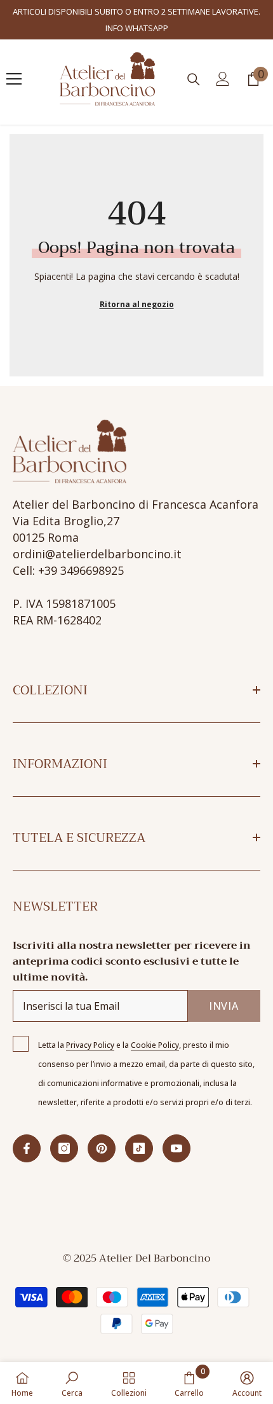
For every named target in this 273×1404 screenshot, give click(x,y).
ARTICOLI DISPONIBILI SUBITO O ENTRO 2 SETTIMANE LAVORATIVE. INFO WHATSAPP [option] (136, 20)
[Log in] (223, 79)
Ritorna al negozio (137, 304)
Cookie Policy (155, 1045)
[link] (72, 1383)
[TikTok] (139, 1148)
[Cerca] (193, 79)
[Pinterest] (102, 1148)
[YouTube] (176, 1148)
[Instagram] (64, 1148)
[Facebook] (27, 1148)
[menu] (14, 78)
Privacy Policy (90, 1045)
